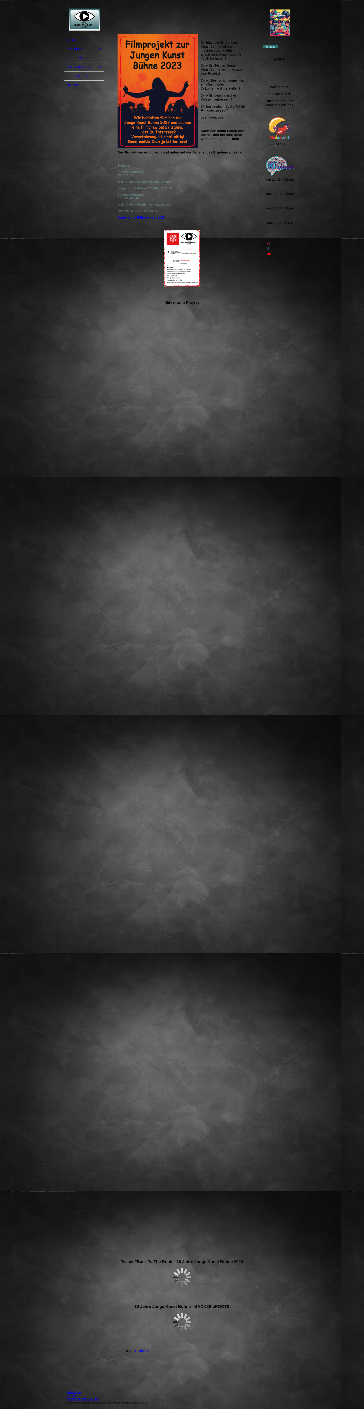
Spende (73, 85)
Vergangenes (78, 76)
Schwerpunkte (80, 67)
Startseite (76, 40)
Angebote (75, 49)
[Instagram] (269, 243)
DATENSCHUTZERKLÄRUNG (83, 1399)
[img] (84, 20)
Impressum (74, 1392)
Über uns (75, 58)
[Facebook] (268, 248)
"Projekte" (141, 1351)
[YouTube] (269, 254)
